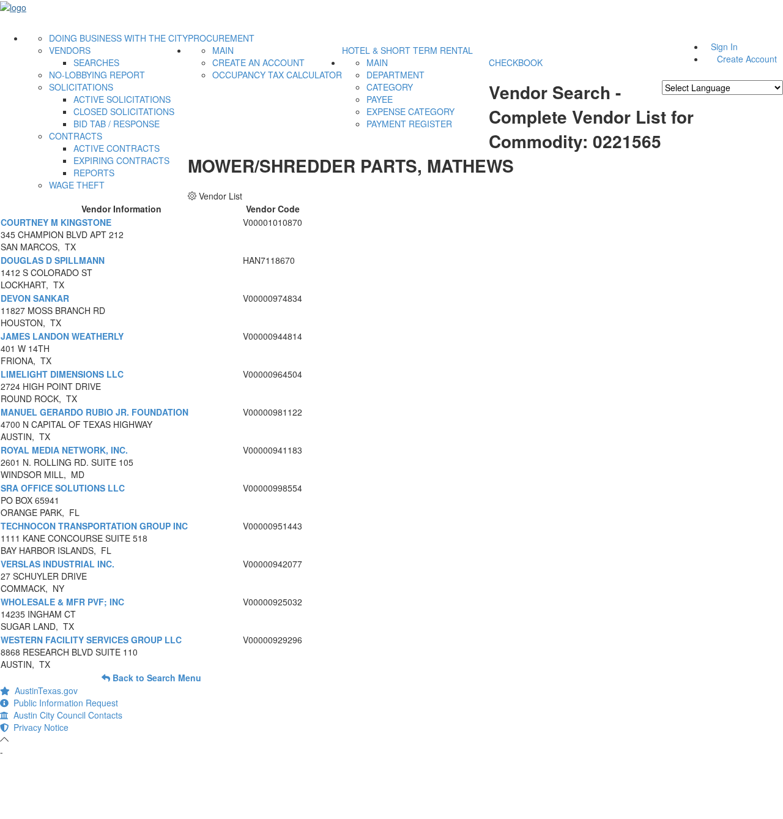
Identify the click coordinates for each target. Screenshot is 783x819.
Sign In (724, 46)
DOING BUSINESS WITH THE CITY (118, 38)
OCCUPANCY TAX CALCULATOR (277, 75)
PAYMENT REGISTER (409, 124)
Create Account (747, 59)
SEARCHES (96, 62)
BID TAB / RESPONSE (116, 124)
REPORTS (93, 172)
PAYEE (379, 99)
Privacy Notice (39, 727)
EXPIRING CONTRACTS (121, 160)
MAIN (223, 50)
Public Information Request (63, 703)
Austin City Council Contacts (65, 715)
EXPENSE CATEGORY (410, 111)
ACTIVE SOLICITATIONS (122, 99)
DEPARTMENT (395, 75)
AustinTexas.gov (44, 690)
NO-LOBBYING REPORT (97, 75)
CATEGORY (389, 87)
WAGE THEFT (77, 185)
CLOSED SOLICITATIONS (123, 111)
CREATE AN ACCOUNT (258, 62)
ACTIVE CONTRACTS (116, 148)
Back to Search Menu (155, 677)
